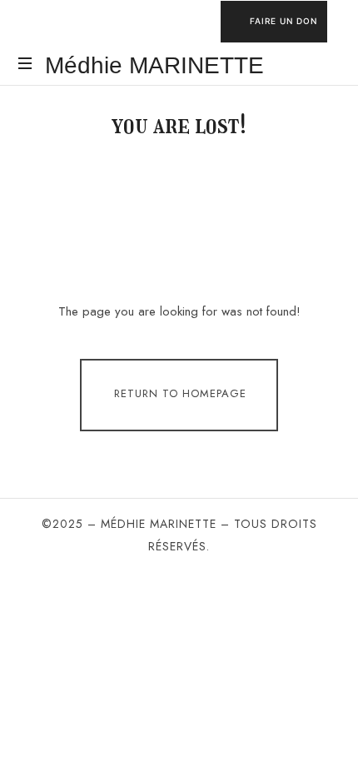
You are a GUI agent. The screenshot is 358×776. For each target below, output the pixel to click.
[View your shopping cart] (324, 65)
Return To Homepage (180, 393)
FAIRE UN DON (283, 21)
